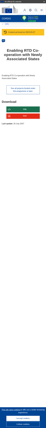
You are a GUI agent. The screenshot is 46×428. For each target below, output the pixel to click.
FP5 (7, 24)
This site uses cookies (11, 410)
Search (36, 10)
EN (3, 40)
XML (25, 109)
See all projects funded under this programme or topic (23, 89)
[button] (30, 10)
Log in (24, 10)
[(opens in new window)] (10, 9)
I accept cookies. (23, 418)
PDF (25, 116)
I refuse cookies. (23, 424)
